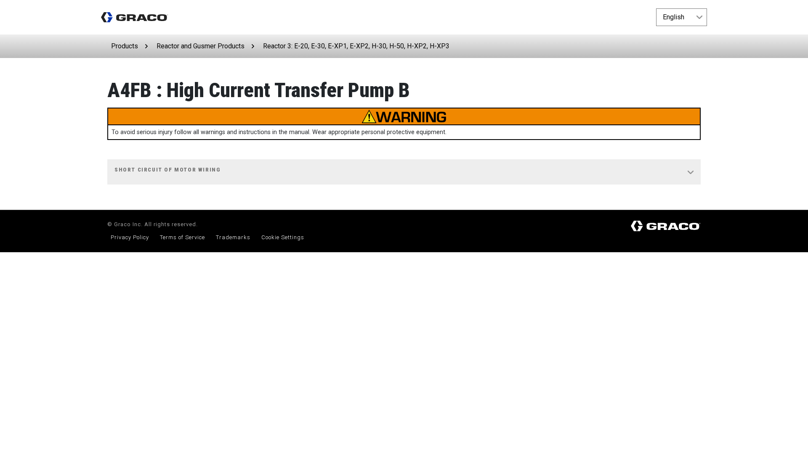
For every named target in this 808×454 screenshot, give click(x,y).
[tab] (404, 172)
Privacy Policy (130, 237)
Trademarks (233, 237)
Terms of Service (182, 237)
